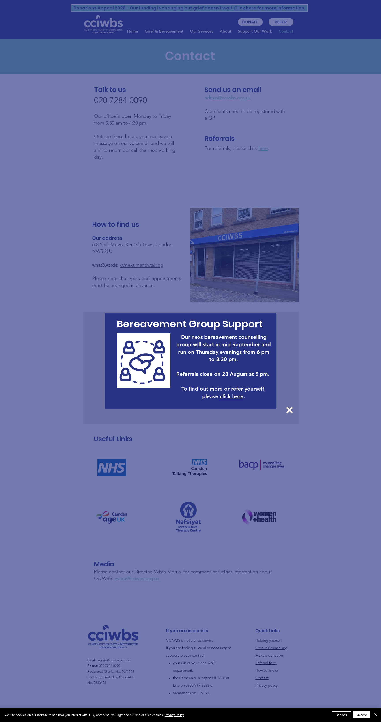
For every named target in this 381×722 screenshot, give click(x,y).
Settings (341, 715)
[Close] (375, 714)
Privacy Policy (174, 715)
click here (231, 396)
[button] (289, 410)
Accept (362, 715)
